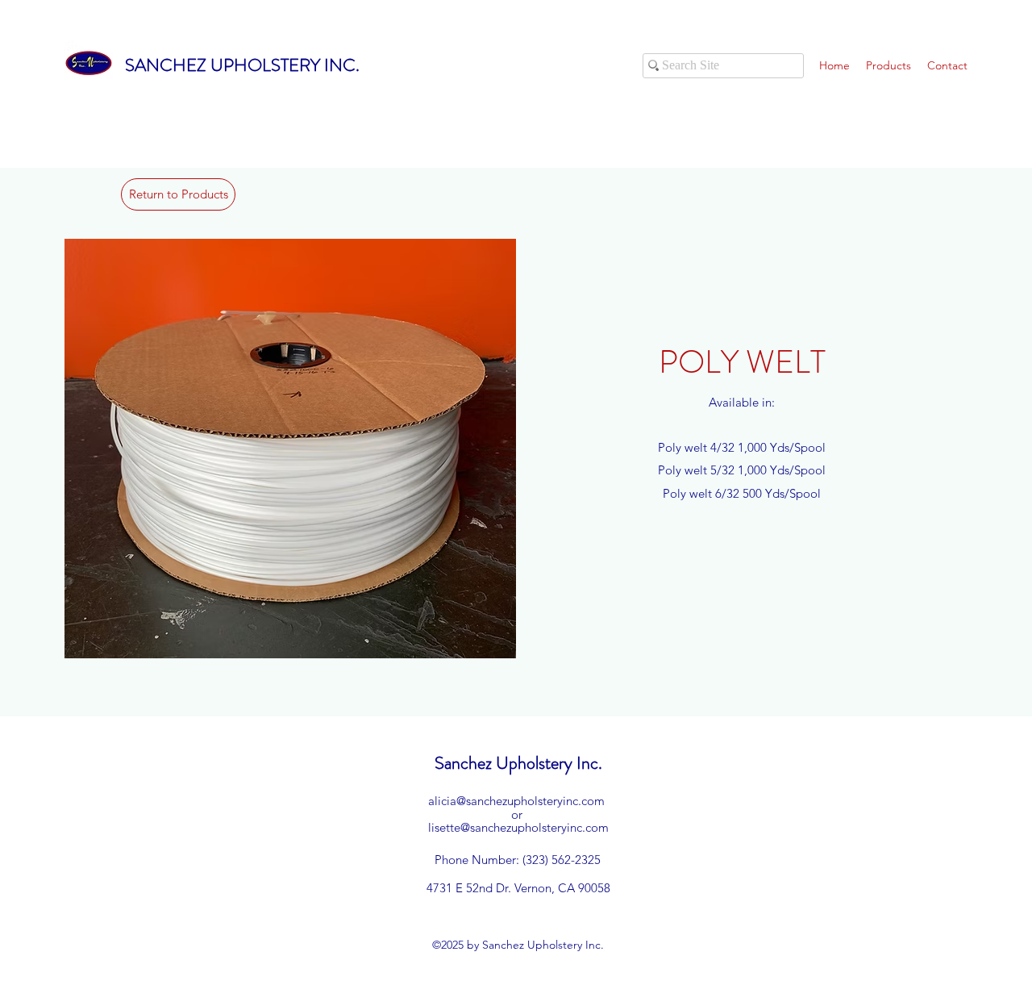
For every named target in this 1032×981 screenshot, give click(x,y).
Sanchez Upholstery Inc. (518, 762)
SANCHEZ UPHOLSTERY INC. (242, 64)
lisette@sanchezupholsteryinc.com (518, 827)
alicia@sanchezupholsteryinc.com (516, 800)
